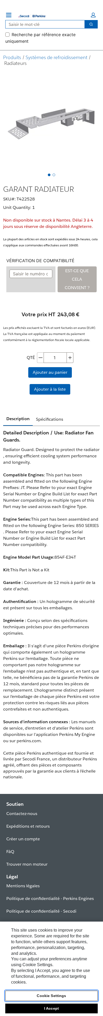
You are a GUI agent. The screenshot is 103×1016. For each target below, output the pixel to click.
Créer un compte (23, 839)
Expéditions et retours (28, 826)
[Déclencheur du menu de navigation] (8, 15)
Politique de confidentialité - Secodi (41, 911)
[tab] (49, 175)
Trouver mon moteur (27, 864)
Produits (12, 57)
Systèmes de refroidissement (56, 57)
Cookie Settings (51, 996)
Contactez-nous (21, 813)
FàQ (10, 851)
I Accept (51, 1008)
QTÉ (31, 357)
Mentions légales (23, 886)
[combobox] (43, 24)
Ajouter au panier (50, 372)
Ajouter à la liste (50, 389)
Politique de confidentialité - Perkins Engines (50, 898)
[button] (93, 15)
